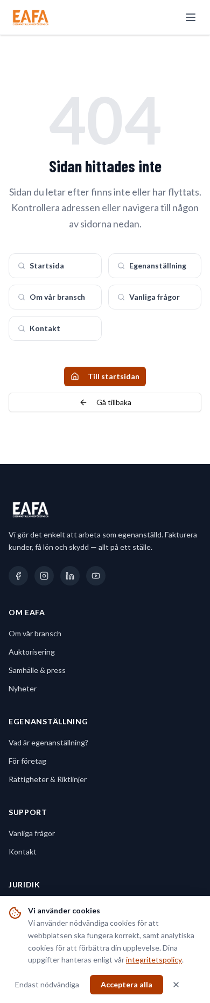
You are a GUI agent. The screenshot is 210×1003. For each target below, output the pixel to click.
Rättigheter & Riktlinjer (48, 779)
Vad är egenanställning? (48, 742)
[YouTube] (96, 575)
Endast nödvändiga (47, 984)
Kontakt (45, 328)
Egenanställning (157, 265)
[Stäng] (176, 984)
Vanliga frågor (154, 296)
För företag (27, 760)
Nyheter (23, 688)
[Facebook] (18, 575)
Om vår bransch (57, 296)
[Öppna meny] (190, 17)
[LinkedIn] (70, 575)
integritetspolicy (154, 959)
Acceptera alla (126, 984)
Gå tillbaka (113, 402)
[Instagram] (44, 575)
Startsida (47, 265)
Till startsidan (113, 376)
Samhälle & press (37, 670)
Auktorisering (32, 651)
